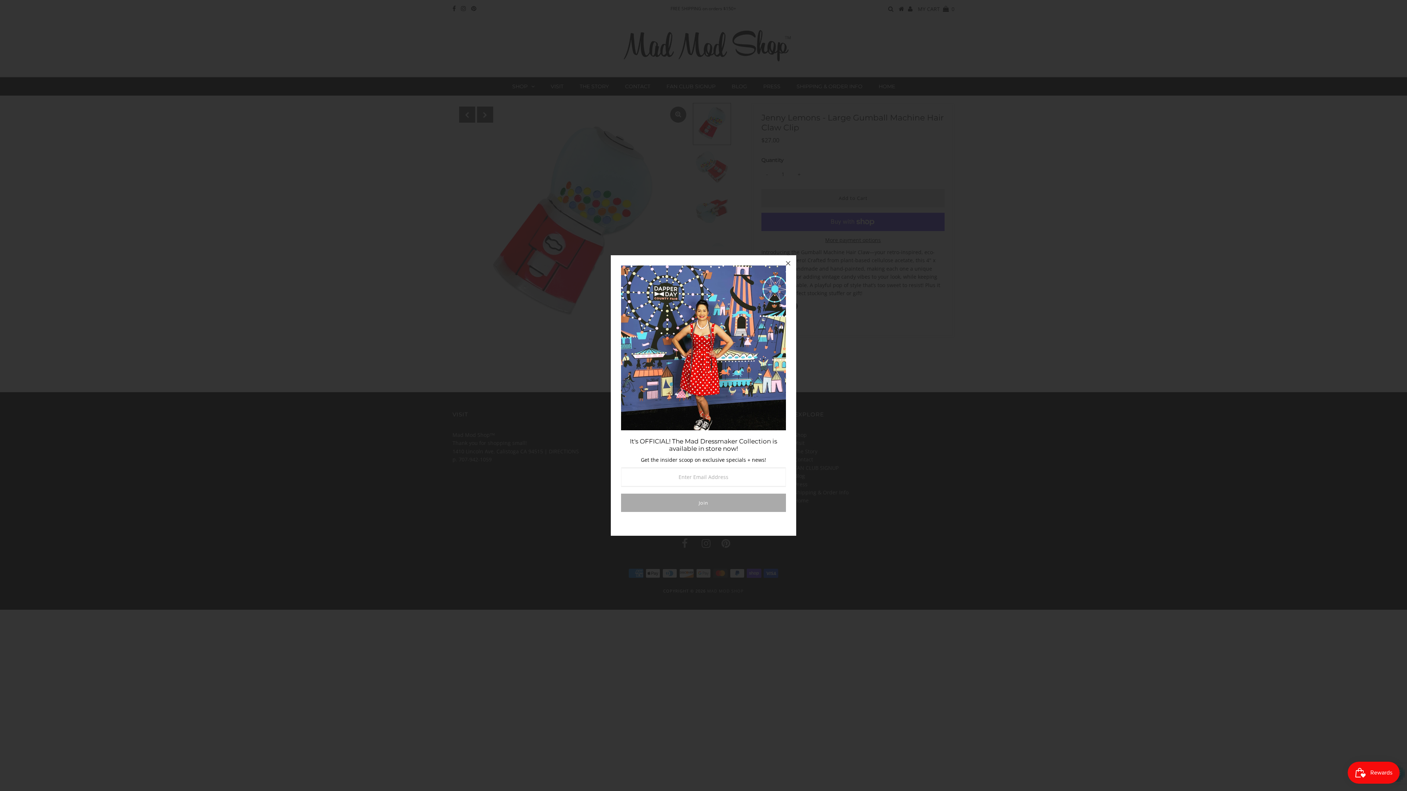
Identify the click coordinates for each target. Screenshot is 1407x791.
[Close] (788, 263)
